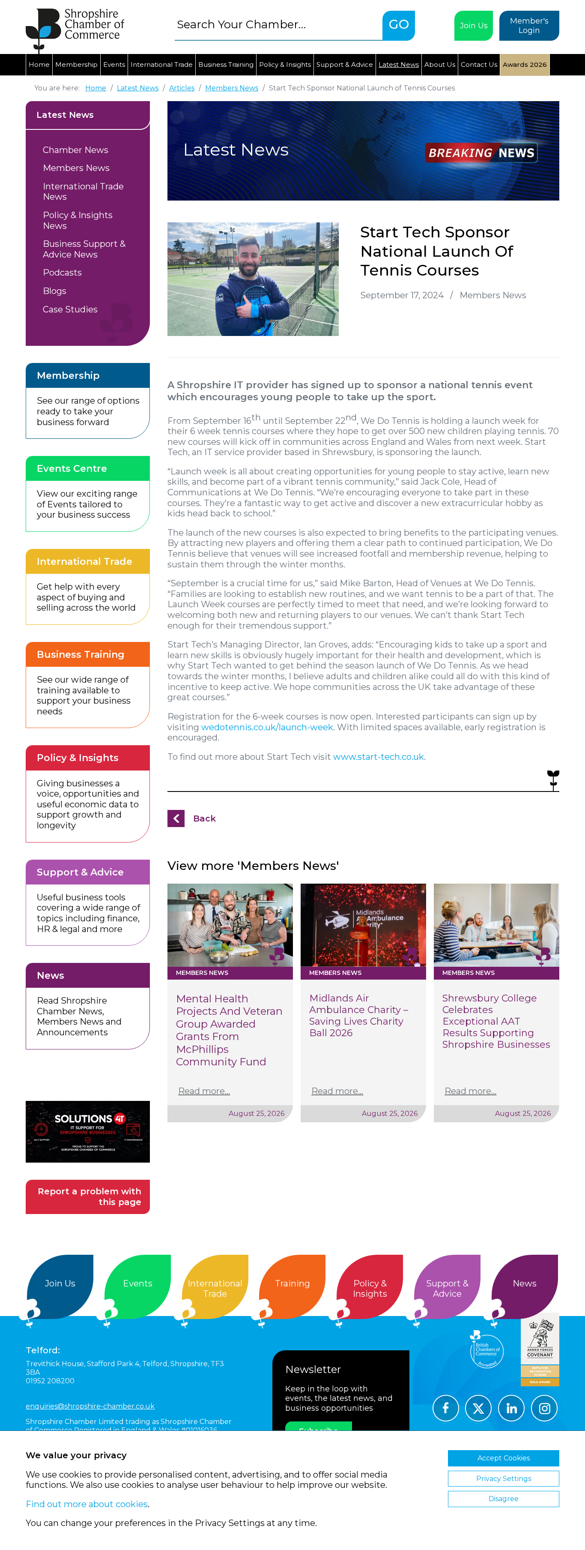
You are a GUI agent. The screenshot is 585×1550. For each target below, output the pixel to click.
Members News (76, 168)
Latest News (399, 64)
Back (204, 818)
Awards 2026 (525, 64)
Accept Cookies (504, 1458)
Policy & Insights (285, 64)
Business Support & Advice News (84, 249)
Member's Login (529, 25)
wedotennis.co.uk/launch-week (267, 727)
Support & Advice (344, 64)
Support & (447, 1288)
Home (39, 64)
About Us (439, 64)
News (525, 1283)
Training (292, 1283)
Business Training (226, 64)
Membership (76, 64)
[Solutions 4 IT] (88, 1132)
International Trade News (83, 191)
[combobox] (278, 24)
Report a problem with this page (89, 1196)
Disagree (504, 1499)
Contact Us (479, 64)
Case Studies (70, 309)
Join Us (474, 25)
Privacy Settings (503, 1479)
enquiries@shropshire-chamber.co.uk (90, 1406)
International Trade (162, 64)
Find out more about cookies (87, 1504)
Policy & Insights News (78, 220)
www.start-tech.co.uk (378, 757)
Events (114, 64)
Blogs (54, 291)
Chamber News (75, 150)
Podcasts (62, 272)
